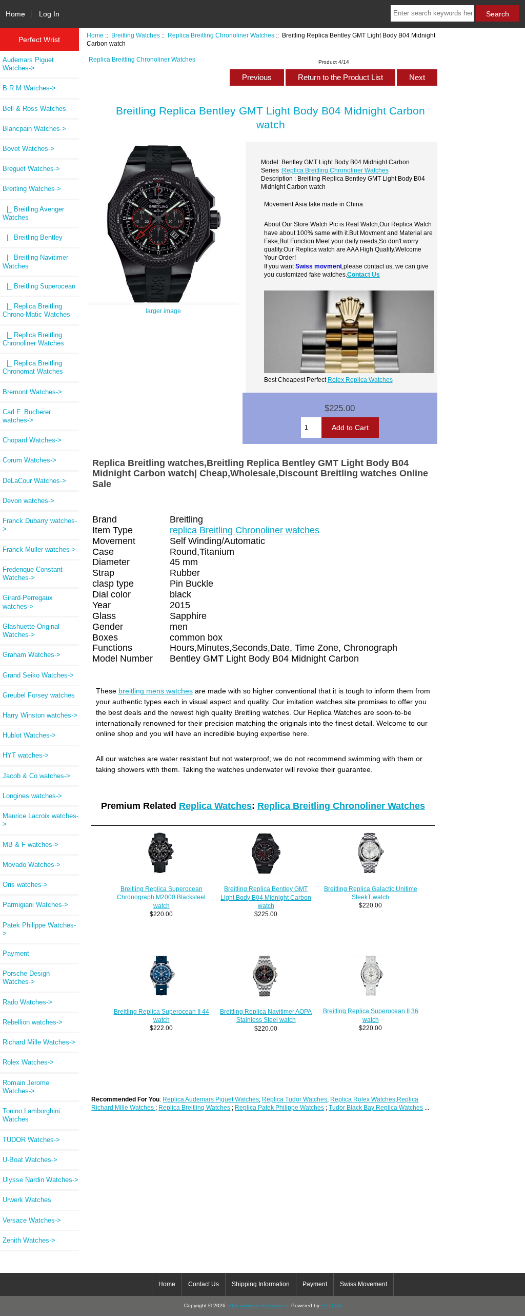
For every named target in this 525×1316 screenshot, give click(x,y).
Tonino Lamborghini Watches (31, 1115)
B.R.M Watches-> (29, 88)
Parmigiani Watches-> (35, 904)
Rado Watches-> (27, 1002)
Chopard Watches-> (32, 440)
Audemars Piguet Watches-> (28, 64)
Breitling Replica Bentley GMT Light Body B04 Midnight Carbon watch (265, 896)
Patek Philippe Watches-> (39, 929)
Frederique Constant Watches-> (33, 574)
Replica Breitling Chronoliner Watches (221, 35)
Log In (49, 14)
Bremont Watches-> (32, 392)
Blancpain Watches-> (34, 128)
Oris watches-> (25, 884)
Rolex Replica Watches (360, 379)
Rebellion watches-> (33, 1022)
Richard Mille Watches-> (39, 1042)
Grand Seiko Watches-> (38, 675)
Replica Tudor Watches (294, 1099)
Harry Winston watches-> (40, 715)
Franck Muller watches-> (39, 549)
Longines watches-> (32, 796)
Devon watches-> (28, 501)
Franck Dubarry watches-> (40, 525)
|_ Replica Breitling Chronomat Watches (33, 367)
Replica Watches (215, 806)
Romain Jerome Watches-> (26, 1087)
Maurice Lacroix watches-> (40, 820)
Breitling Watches (135, 35)
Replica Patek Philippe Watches (279, 1107)
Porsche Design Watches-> (26, 977)
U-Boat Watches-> (30, 1160)
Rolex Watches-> (28, 1062)
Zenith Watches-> (29, 1240)
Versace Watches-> (32, 1220)
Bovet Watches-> (28, 148)
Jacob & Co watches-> (36, 776)
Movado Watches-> (31, 864)
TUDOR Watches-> (31, 1140)
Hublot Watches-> (29, 735)
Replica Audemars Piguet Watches (211, 1099)
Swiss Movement (363, 1284)
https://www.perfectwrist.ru (257, 1305)
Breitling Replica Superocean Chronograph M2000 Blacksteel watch (161, 896)
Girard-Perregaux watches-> (28, 602)
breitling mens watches (155, 691)
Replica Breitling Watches (194, 1107)
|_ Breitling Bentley (33, 237)
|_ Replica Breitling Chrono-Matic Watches (36, 310)
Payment (16, 953)
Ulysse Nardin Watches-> (40, 1180)
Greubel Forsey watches (39, 695)
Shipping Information (261, 1284)
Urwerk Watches (27, 1200)
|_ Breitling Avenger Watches (33, 213)
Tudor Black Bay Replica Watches (376, 1107)
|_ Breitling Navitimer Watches (35, 261)
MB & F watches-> (30, 844)
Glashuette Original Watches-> (31, 630)
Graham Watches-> (31, 655)
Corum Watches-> (29, 460)
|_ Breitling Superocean (39, 286)
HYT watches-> (26, 755)
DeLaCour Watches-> (34, 481)
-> (32, 188)
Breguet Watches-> (31, 168)
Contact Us (363, 274)
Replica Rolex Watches (362, 1099)
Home (15, 14)
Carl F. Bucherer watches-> (27, 416)
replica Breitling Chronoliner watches (244, 530)
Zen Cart (331, 1305)
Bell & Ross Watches (34, 108)
